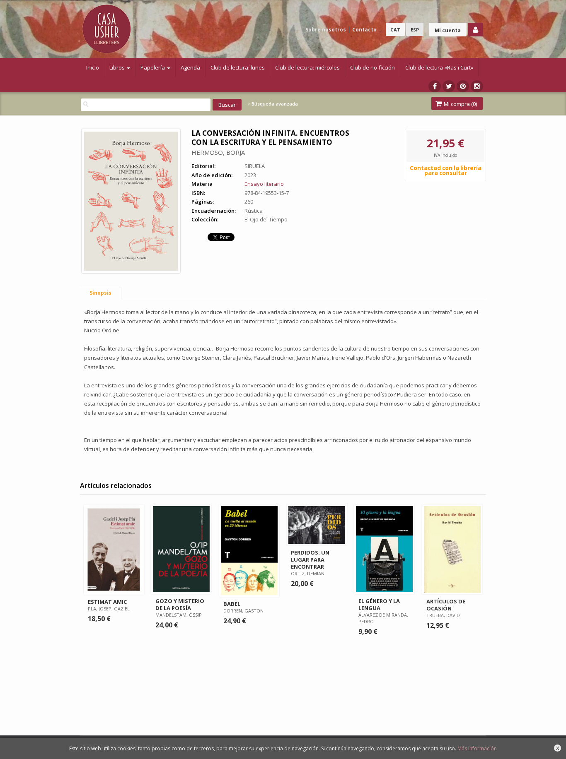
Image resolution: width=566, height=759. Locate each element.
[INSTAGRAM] (477, 86)
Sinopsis (100, 292)
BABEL (231, 604)
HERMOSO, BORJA (218, 152)
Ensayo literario (264, 183)
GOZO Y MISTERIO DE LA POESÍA (179, 604)
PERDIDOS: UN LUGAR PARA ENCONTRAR (310, 559)
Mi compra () (460, 104)
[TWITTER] (449, 86)
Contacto (364, 29)
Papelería (153, 67)
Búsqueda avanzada (274, 103)
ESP (415, 29)
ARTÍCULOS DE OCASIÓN (445, 605)
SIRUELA (254, 166)
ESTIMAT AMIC (107, 601)
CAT (395, 29)
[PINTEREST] (463, 86)
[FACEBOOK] (434, 86)
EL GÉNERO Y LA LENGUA (379, 604)
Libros (117, 67)
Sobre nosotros (325, 29)
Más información (477, 748)
